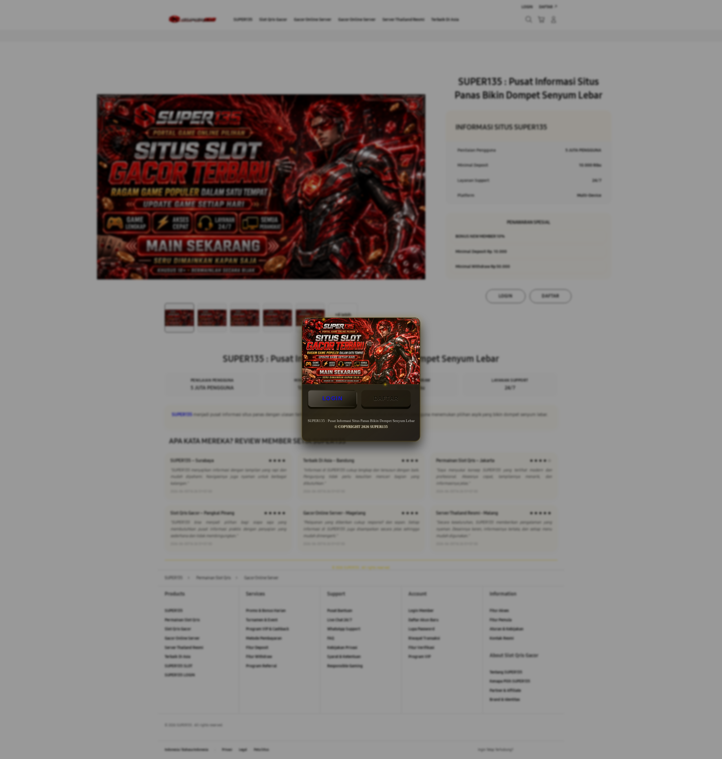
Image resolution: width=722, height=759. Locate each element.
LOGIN (332, 398)
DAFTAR (386, 398)
